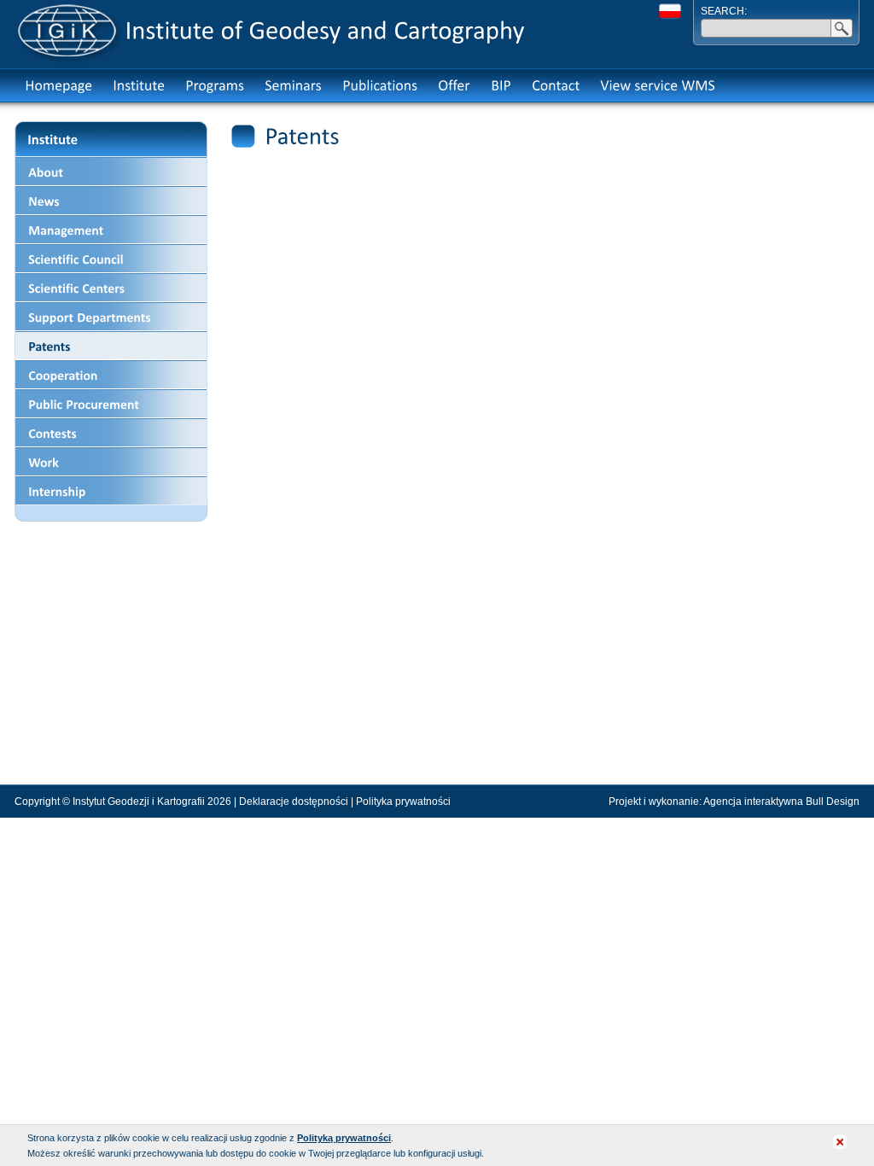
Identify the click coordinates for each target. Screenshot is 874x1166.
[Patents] (111, 345)
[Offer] (454, 85)
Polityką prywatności (344, 1138)
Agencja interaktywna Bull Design (781, 801)
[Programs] (214, 85)
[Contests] (111, 432)
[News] (111, 200)
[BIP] (501, 85)
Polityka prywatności (403, 801)
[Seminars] (293, 85)
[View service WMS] (657, 85)
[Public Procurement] (111, 403)
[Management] (111, 229)
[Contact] (555, 85)
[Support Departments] (111, 316)
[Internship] (111, 490)
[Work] (111, 461)
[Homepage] (58, 85)
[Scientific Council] (111, 258)
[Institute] (138, 85)
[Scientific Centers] (111, 287)
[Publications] (380, 85)
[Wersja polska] (670, 11)
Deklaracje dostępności (293, 801)
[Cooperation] (111, 374)
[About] (111, 171)
